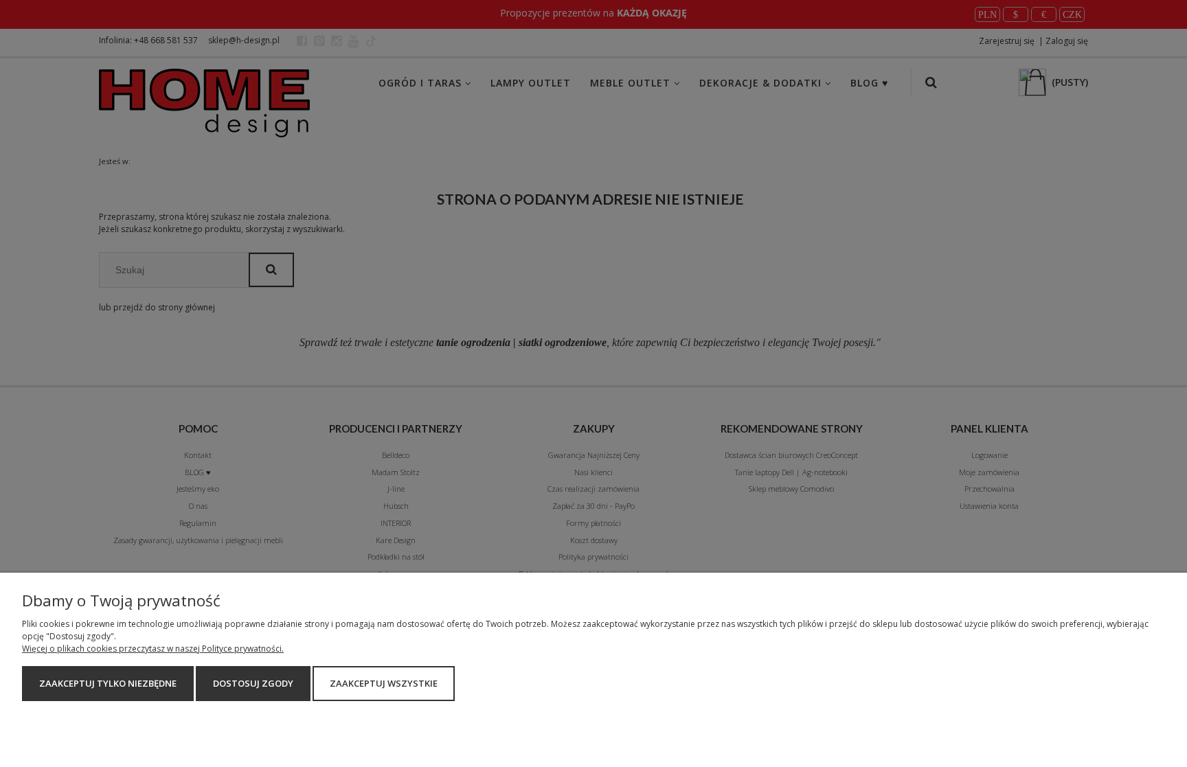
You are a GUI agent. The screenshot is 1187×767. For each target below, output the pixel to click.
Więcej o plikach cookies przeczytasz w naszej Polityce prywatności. (153, 648)
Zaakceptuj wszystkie (384, 683)
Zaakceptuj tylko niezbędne (108, 683)
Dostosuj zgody (253, 683)
